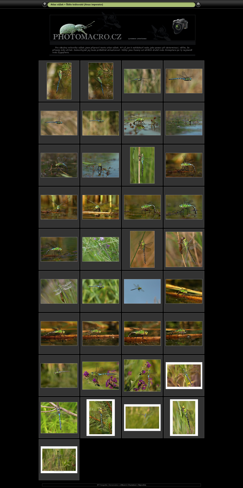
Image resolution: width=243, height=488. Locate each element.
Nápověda (142, 485)
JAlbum (123, 485)
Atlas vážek (57, 4)
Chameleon (132, 485)
